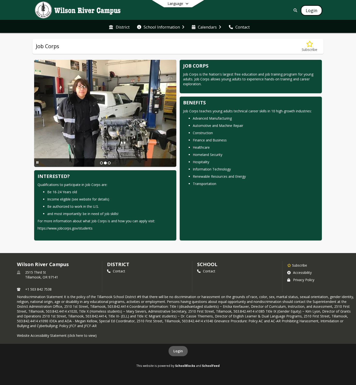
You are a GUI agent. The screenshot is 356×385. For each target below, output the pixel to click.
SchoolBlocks (185, 366)
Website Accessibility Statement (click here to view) (57, 335)
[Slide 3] (109, 163)
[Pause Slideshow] (37, 162)
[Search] (294, 10)
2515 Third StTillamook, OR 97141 (41, 274)
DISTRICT (118, 264)
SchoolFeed (211, 366)
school (207, 264)
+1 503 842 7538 (38, 289)
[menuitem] (119, 26)
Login (178, 351)
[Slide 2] (105, 163)
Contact (119, 271)
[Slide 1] (101, 163)
